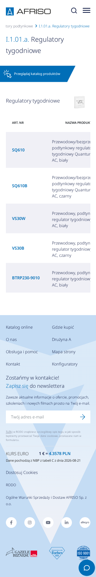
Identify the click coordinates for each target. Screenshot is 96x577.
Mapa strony (64, 351)
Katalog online (19, 327)
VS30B (18, 248)
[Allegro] (85, 522)
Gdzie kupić (63, 327)
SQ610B (19, 185)
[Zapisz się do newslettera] (82, 416)
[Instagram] (29, 522)
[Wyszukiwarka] (74, 11)
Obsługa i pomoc (22, 351)
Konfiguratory (65, 364)
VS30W (18, 218)
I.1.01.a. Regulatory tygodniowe (64, 26)
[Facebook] (11, 522)
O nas (11, 339)
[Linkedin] (66, 522)
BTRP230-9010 (26, 278)
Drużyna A (61, 339)
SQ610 (18, 150)
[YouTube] (48, 522)
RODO (11, 484)
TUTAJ (9, 432)
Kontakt (13, 364)
